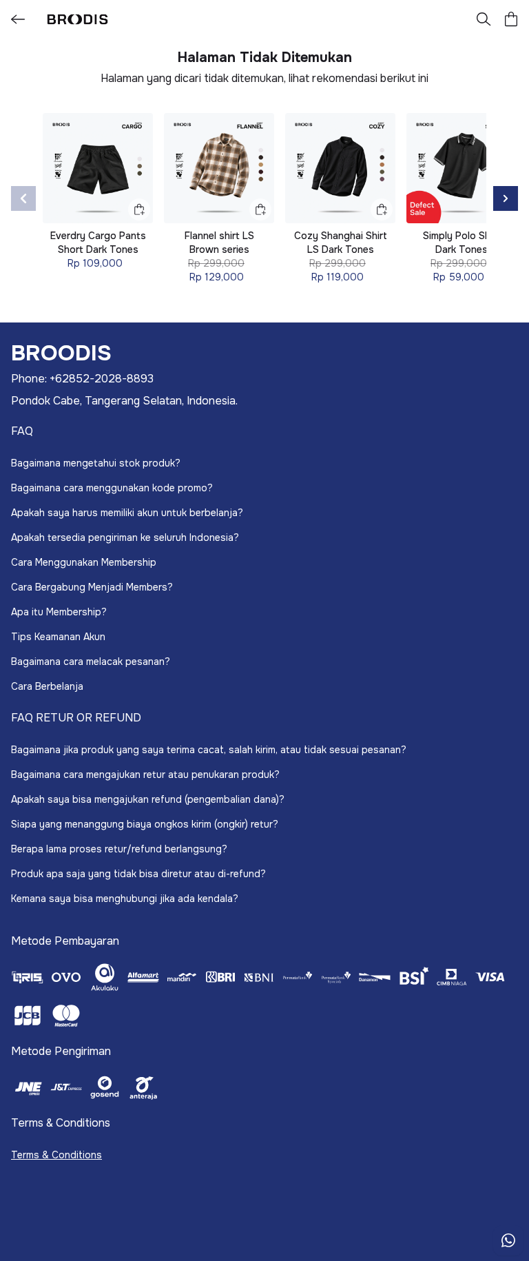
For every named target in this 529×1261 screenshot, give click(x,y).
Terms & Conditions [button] (56, 1155)
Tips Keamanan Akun (58, 636)
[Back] (18, 19)
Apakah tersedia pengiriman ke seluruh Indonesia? (125, 537)
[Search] (483, 19)
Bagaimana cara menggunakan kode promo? (112, 488)
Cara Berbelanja (47, 686)
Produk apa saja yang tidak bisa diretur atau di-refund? (138, 874)
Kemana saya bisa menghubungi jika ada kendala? (124, 898)
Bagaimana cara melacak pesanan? (90, 661)
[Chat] (508, 1240)
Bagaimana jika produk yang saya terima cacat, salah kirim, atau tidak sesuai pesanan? (208, 750)
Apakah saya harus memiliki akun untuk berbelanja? (127, 512)
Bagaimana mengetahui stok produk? (95, 463)
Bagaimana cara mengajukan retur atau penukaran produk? (145, 774)
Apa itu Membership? (59, 612)
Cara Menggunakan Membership (83, 562)
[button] (511, 19)
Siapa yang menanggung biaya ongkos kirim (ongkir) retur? (144, 824)
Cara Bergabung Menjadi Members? (92, 587)
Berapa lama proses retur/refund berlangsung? (119, 849)
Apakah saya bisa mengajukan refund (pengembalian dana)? (147, 799)
